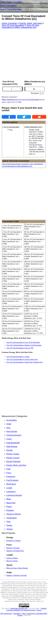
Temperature (11, 518)
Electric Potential (13, 461)
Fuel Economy (12, 480)
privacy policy (19, 596)
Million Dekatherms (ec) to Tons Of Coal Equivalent (20, 99)
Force (8, 473)
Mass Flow (10, 503)
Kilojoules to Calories (13, 540)
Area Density (11, 431)
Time (8, 522)
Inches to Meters (12, 558)
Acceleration (11, 420)
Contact (19, 615)
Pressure (10, 510)
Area (8, 428)
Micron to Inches (12, 561)
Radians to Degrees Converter (16, 575)
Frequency (10, 477)
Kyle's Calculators (9, 6)
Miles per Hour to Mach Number (17, 568)
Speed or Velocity (13, 514)
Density (9, 450)
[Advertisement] (24, 55)
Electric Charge (12, 454)
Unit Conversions (6, 613)
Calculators (17, 613)
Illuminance (11, 484)
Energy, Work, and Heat (16, 465)
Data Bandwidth (13, 443)
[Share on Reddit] (39, 117)
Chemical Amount (13, 435)
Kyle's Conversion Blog (11, 9)
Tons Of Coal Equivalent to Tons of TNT (19, 348)
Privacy (39, 610)
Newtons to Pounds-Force (15, 551)
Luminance (11, 492)
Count (8, 439)
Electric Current (12, 458)
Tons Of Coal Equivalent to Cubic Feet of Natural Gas (24, 362)
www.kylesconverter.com (19, 608)
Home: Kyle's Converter (11, 2)
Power (9, 507)
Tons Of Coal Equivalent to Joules (17, 357)
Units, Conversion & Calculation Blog (34, 613)
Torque (9, 525)
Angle (8, 424)
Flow (8, 469)
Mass (8, 499)
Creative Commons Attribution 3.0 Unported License (26, 609)
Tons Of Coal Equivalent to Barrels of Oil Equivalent (23, 345)
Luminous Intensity (14, 495)
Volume (9, 529)
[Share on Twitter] (24, 117)
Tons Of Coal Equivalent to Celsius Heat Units (22, 359)
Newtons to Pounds (13, 548)
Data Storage (11, 446)
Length (9, 488)
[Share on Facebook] (9, 117)
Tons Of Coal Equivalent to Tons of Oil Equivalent (23, 342)
